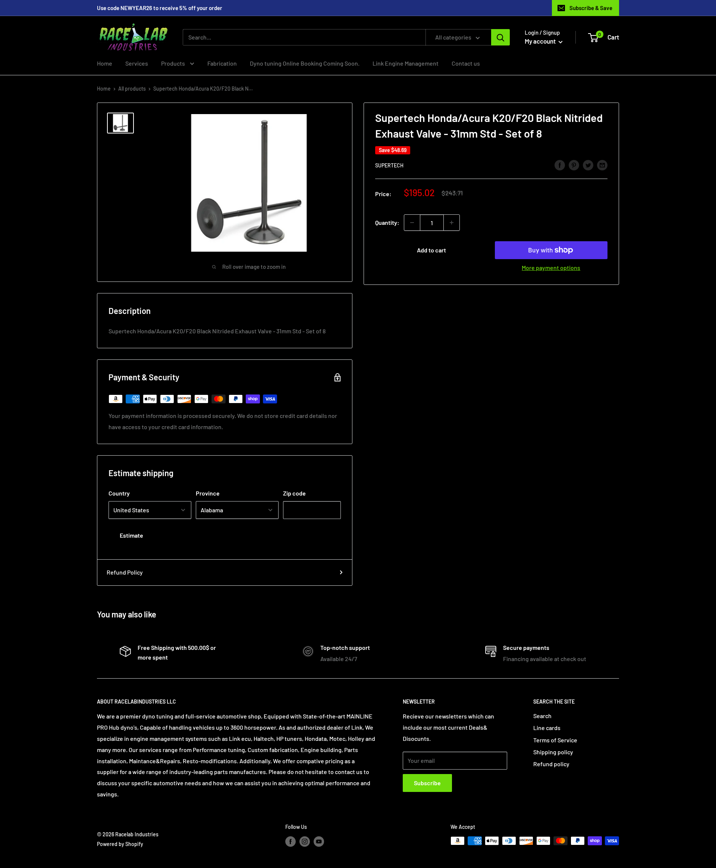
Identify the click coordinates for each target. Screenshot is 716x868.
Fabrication (222, 63)
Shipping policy (553, 751)
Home (104, 63)
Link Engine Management (406, 63)
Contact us (466, 63)
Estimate (131, 535)
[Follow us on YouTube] (319, 841)
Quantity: (387, 222)
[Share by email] (602, 164)
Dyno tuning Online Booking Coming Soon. (304, 63)
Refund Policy (125, 572)
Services (136, 63)
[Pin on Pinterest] (574, 164)
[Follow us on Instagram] (304, 841)
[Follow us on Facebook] (290, 841)
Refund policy (551, 763)
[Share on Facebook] (560, 164)
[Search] (500, 37)
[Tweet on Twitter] (588, 164)
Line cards (546, 727)
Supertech (389, 165)
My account (541, 41)
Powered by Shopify (120, 844)
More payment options (551, 267)
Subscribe (427, 782)
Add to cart (431, 250)
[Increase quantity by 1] (451, 222)
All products (132, 88)
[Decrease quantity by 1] (412, 222)
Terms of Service (555, 739)
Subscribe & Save (590, 7)
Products (173, 63)
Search (542, 715)
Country (119, 493)
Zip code (294, 493)
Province (208, 493)
